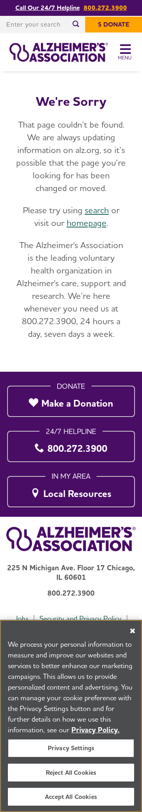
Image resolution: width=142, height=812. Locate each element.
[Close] (132, 631)
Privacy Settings (71, 748)
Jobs (21, 618)
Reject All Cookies (71, 772)
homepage (86, 223)
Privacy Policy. (95, 730)
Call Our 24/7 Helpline (47, 8)
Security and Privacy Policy (80, 618)
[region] (71, 716)
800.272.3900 (105, 8)
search (97, 210)
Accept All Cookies (71, 797)
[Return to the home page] (58, 52)
